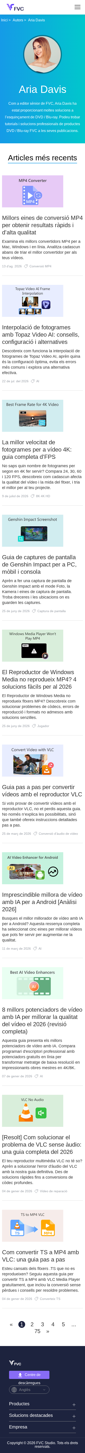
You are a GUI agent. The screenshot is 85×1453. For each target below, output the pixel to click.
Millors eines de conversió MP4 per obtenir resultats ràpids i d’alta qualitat (42, 225)
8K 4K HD (43, 496)
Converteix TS (50, 1299)
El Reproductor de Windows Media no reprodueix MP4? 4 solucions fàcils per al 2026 (39, 679)
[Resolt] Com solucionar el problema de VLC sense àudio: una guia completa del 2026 (41, 1144)
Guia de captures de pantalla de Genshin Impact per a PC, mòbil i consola (39, 564)
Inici (4, 20)
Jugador (43, 726)
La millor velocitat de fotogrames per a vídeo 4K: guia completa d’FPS (37, 449)
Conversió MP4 (40, 266)
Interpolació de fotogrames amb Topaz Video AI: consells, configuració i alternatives (40, 334)
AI (37, 381)
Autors (18, 20)
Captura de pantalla (51, 611)
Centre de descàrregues (29, 1376)
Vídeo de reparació (53, 1191)
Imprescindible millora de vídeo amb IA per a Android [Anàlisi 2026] (42, 902)
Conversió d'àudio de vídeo (58, 833)
